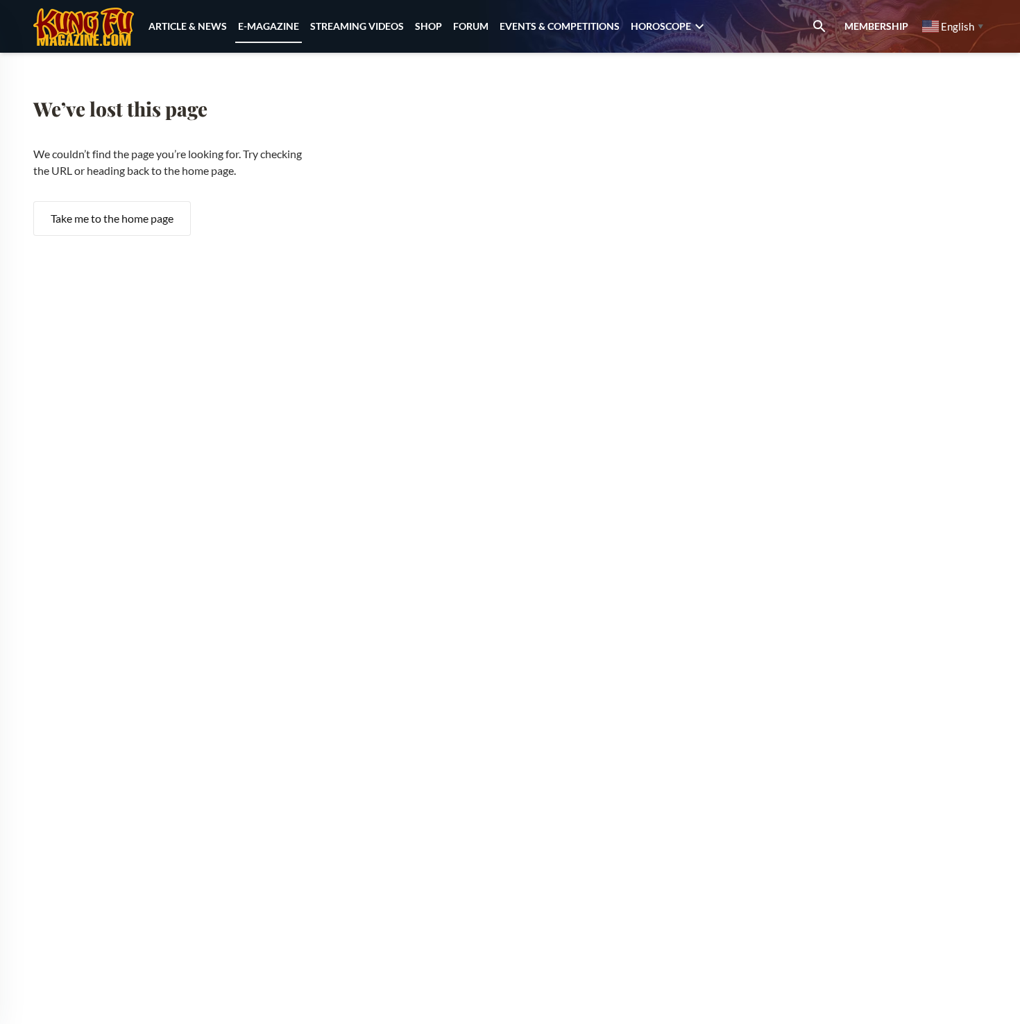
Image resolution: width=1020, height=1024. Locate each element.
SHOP (428, 26)
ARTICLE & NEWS (187, 26)
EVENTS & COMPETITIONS (560, 26)
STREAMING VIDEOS (357, 26)
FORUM (470, 26)
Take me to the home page (112, 218)
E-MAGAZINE (268, 26)
